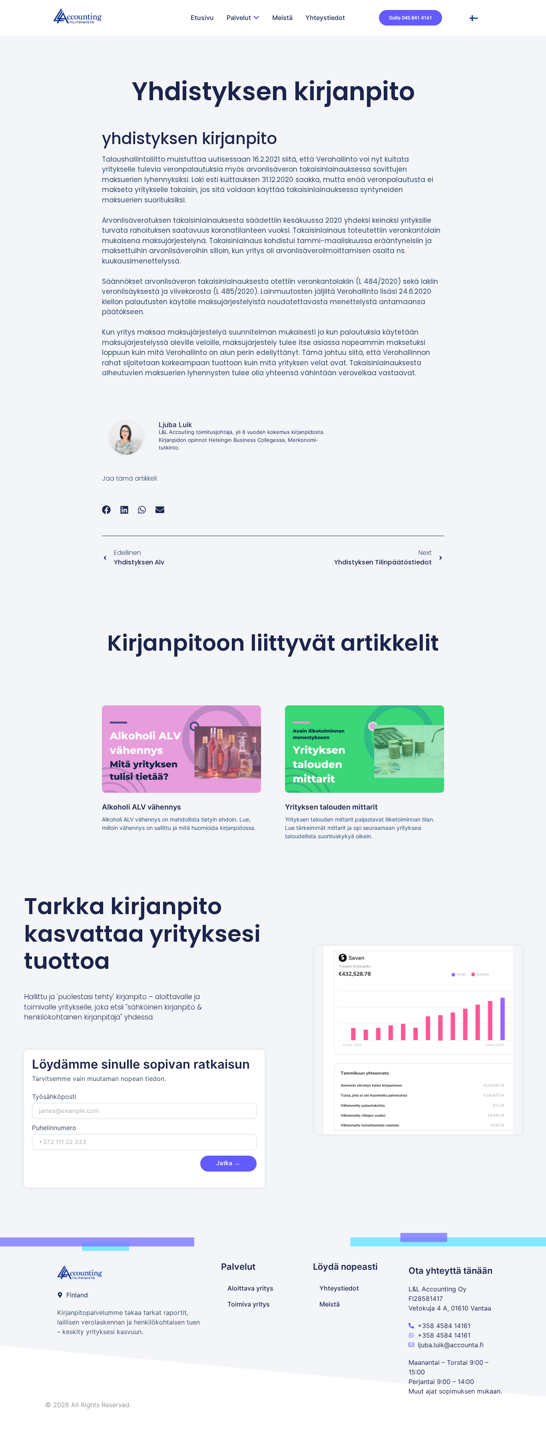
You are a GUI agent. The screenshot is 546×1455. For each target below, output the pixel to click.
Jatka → (228, 1163)
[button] (106, 509)
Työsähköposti (54, 1097)
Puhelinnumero (54, 1128)
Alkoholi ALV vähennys (141, 807)
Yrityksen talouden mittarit (331, 807)
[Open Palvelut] (256, 17)
